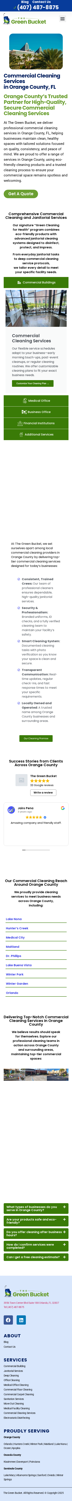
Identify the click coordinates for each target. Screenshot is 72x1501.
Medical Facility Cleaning (17, 1408)
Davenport (22, 1461)
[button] (62, 18)
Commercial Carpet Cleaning (19, 1394)
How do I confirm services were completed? (30, 1246)
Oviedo (51, 1475)
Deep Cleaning (11, 1375)
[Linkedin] (21, 1320)
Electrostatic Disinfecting (17, 1417)
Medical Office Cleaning (16, 1384)
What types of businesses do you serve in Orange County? (31, 1208)
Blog (25, 2)
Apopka (16, 1448)
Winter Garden (17, 984)
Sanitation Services (14, 1398)
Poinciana (34, 1461)
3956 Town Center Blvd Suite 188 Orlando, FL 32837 (31, 1302)
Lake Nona (14, 919)
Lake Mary (9, 1475)
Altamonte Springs (26, 1475)
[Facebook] (8, 1320)
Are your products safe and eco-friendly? (31, 1221)
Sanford (41, 1475)
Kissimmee (9, 1461)
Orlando (12, 993)
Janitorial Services (13, 1370)
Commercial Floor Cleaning (18, 1389)
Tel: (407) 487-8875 (14, 1307)
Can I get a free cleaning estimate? (33, 1257)
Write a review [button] (43, 792)
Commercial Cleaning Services (19, 1413)
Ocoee (7, 1448)
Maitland (12, 947)
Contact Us (41, 2)
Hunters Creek (21, 1444)
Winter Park (14, 974)
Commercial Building (14, 1366)
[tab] (36, 282)
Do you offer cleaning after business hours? (34, 1233)
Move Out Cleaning (14, 1403)
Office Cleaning (12, 1380)
